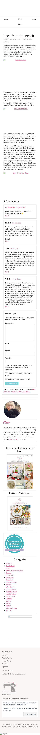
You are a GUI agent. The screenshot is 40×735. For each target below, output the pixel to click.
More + (20, 24)
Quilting (6, 42)
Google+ (22, 678)
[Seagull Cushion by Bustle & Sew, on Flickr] (20, 74)
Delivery (4, 664)
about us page (13, 439)
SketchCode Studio (31, 726)
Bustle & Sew (20, 8)
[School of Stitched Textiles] (14, 544)
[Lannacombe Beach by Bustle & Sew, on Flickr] (20, 119)
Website (8, 358)
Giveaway (9, 580)
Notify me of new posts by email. (18, 379)
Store (20, 19)
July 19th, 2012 (16, 223)
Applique (30, 39)
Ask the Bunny (10, 566)
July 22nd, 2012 (16, 279)
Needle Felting (11, 594)
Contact (4, 655)
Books (8, 568)
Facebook (3, 678)
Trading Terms (7, 658)
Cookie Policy (7, 710)
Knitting (8, 585)
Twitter (8, 678)
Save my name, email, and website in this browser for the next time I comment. (18, 367)
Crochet (8, 573)
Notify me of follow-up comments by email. (19, 374)
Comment (9, 323)
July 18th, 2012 (21, 207)
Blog (34, 19)
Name (7, 343)
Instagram (13, 678)
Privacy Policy (6, 661)
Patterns (9, 599)
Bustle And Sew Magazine (14, 570)
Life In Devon (10, 587)
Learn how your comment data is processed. (19, 390)
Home (6, 19)
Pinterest (17, 678)
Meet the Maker (11, 592)
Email (7, 351)
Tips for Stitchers (11, 608)
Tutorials (9, 610)
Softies (8, 606)
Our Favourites (10, 596)
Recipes (8, 603)
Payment (5, 667)
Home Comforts (11, 582)
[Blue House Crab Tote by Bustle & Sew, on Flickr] (20, 184)
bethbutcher (10, 207)
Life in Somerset (11, 589)
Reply (7, 215)
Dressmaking (10, 575)
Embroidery (9, 577)
